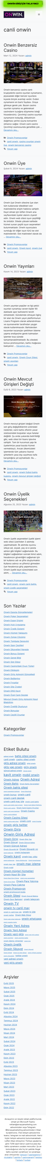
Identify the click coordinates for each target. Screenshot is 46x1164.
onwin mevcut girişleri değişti (26, 476)
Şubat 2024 (9, 1041)
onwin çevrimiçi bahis (21, 938)
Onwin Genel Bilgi (12, 658)
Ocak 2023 (9, 1095)
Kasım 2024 (9, 1004)
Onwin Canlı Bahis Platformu (33, 805)
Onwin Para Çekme (14, 884)
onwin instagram (22, 852)
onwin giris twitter (16, 825)
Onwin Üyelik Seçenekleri (17, 496)
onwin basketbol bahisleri (12, 791)
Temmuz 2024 (11, 1020)
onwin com (25, 821)
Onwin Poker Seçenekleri (16, 616)
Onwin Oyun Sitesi (28, 357)
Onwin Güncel (11, 842)
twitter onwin (21, 956)
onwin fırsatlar (36, 821)
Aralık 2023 (9, 1049)
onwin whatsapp (32, 918)
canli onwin (12, 141)
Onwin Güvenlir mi (29, 849)
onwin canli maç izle (14, 801)
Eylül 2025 (9, 983)
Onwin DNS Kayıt (12, 691)
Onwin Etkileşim (11, 670)
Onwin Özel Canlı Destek (16, 695)
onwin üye (37, 248)
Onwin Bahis (11, 783)
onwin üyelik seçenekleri (16, 588)
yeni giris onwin (13, 962)
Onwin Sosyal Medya (29, 896)
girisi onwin (31, 763)
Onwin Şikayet (13, 949)
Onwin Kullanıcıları (21, 860)
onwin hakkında (8, 853)
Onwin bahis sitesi (16, 787)
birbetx (20, 1160)
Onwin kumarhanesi (34, 860)
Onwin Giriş (12, 829)
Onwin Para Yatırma (27, 881)
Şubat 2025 (9, 991)
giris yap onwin (13, 767)
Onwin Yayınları (19, 266)
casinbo (17, 1157)
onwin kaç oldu (29, 856)
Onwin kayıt (25, 248)
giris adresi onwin (15, 763)
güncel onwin (27, 771)
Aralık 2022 (9, 1099)
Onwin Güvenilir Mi (11, 849)
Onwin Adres (11, 779)
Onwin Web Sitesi (23, 915)
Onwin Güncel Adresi (15, 845)
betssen (23, 1155)
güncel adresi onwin (13, 771)
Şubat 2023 (9, 1091)
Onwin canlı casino (9, 808)
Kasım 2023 (9, 1054)
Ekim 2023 (9, 1058)
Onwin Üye (14, 163)
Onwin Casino (28, 811)
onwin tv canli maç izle (13, 912)
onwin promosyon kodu (14, 892)
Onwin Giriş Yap (25, 839)
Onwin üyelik (12, 944)
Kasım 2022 (9, 1103)
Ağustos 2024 (11, 1016)
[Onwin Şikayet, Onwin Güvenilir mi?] (14, 14)
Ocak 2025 (9, 996)
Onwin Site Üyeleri (13, 687)
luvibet (27, 1160)
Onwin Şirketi (8, 953)
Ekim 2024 (9, 1008)
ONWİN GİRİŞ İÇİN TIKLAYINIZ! (23, 3)
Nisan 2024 (9, 1033)
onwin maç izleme (28, 864)
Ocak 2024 (9, 1045)
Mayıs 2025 (9, 987)
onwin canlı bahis (27, 584)
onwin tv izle (29, 912)
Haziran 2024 (10, 1025)
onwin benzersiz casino (19, 145)
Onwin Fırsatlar (11, 682)
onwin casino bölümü (10, 814)
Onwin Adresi (30, 779)
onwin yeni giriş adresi (32, 935)
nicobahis (8, 1157)
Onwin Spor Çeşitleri (14, 645)
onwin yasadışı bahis (10, 922)
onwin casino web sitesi (11, 821)
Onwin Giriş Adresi (19, 834)
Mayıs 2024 (9, 1029)
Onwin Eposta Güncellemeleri (18, 612)
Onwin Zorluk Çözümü (14, 637)
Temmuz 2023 (11, 1070)
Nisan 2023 (9, 1083)
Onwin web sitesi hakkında (12, 919)
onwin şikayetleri (9, 956)
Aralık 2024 (9, 1000)
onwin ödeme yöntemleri (13, 941)
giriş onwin (30, 767)
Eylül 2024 (9, 1012)
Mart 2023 (9, 1087)
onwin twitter (9, 915)
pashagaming (34, 1155)
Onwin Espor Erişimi (13, 620)
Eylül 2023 (9, 1062)
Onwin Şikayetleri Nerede (16, 649)
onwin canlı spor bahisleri (12, 811)
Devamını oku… (11, 130)
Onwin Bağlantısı (12, 678)
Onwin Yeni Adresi (15, 930)
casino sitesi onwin (25, 759)
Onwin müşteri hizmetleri (19, 871)
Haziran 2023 (10, 1074)
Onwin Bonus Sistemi (14, 653)
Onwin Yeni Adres (16, 926)
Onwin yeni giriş (14, 934)
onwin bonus (10, 794)
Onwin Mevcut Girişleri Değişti (19, 381)
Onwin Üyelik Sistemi (14, 629)
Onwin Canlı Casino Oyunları (28, 808)
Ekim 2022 (9, 1107)
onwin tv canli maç (17, 908)
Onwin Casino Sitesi (16, 817)
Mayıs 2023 (9, 1078)
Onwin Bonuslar (11, 710)
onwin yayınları (11, 361)
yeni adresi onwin (13, 958)
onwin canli (24, 794)
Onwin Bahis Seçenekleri (29, 784)
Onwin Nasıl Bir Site (15, 874)
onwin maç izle (9, 864)
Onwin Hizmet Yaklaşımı (15, 633)
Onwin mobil (8, 868)
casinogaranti (28, 1157)
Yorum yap (12, 149)
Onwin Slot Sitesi (12, 662)
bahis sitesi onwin (25, 756)
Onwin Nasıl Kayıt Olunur (11, 878)
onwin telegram (31, 899)
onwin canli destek (14, 798)
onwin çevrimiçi (8, 938)
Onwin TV (11, 903)
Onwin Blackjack (26, 791)
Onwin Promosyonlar (17, 138)
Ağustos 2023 (11, 1066)
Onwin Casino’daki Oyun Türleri (19, 666)
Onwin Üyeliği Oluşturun (15, 706)
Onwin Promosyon (15, 888)
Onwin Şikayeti (28, 949)
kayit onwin (12, 775)
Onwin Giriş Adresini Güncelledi (19, 674)
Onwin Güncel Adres (27, 843)
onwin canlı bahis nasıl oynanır (13, 805)
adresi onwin (9, 756)
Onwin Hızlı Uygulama (14, 624)
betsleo (39, 1157)
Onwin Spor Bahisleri (13, 899)
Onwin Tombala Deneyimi (16, 641)
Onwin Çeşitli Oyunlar (14, 715)
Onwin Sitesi (12, 895)
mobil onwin (31, 775)
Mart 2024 (9, 1037)
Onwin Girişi (11, 839)
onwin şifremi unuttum (35, 953)
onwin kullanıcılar (9, 860)
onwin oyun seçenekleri (27, 878)
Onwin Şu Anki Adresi (20, 953)
